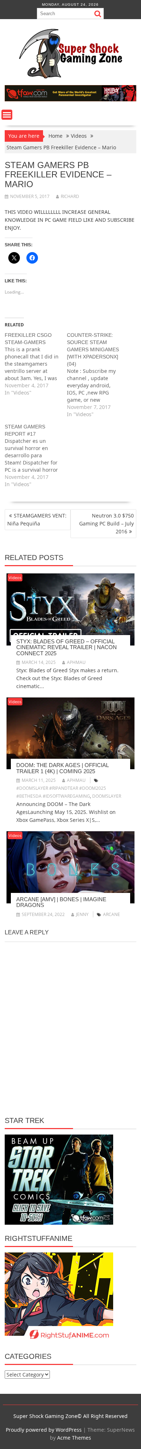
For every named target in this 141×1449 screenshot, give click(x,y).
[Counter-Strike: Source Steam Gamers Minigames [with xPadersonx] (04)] (98, 374)
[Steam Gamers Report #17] (36, 455)
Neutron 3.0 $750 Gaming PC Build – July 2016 (106, 523)
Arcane (111, 914)
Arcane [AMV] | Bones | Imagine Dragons (61, 902)
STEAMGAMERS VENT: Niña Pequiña (37, 519)
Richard (70, 196)
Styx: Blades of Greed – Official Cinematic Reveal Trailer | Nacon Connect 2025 (66, 647)
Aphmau (76, 662)
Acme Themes (74, 1437)
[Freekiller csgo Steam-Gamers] (36, 363)
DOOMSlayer (106, 796)
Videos (15, 577)
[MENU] (6, 115)
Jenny (82, 914)
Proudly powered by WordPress (44, 1429)
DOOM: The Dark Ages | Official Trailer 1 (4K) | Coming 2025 (62, 768)
